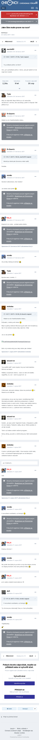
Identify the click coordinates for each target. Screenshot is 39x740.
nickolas (10, 306)
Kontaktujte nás (28, 730)
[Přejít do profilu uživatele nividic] (4, 177)
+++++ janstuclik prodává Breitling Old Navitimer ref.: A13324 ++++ (19, 15)
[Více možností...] (35, 50)
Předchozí (8, 41)
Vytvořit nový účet (19, 683)
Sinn (13, 35)
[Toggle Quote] (4, 57)
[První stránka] (2, 41)
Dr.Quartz (11, 114)
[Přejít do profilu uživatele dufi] (4, 592)
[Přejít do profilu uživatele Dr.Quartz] (4, 115)
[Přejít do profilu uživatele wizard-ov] (4, 362)
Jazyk (12, 728)
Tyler (9, 94)
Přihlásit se (19, 697)
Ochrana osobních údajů (13, 730)
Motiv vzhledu (22, 728)
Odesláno (16, 51)
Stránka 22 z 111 (21, 41)
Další (32, 41)
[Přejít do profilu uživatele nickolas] (4, 308)
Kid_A (5, 33)
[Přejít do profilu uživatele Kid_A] (4, 219)
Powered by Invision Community (19, 737)
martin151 (10, 49)
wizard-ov (11, 361)
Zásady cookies (19, 733)
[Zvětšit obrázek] (16, 341)
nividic (9, 175)
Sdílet (10, 709)
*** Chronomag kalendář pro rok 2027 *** (20, 21)
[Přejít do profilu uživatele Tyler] (4, 95)
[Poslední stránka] (36, 41)
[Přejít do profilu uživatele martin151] (4, 51)
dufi (8, 591)
